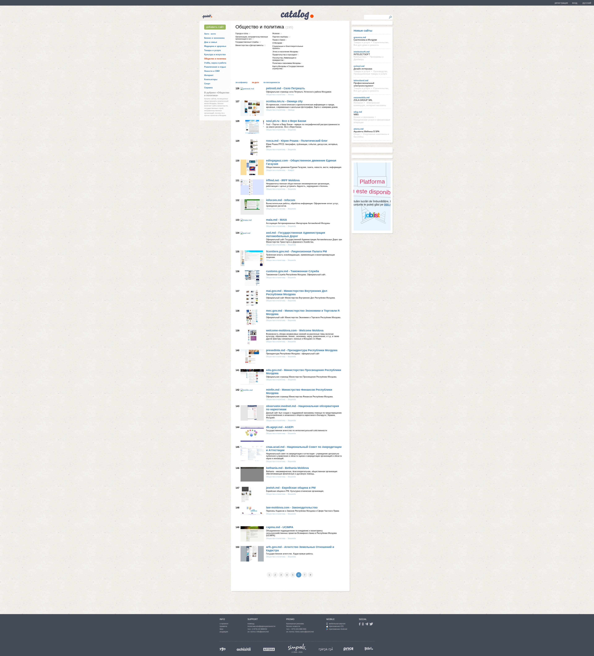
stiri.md (368, 649)
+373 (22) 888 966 (298, 629)
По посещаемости (271, 82)
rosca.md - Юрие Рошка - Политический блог (297, 140)
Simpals (297, 647)
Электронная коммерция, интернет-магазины (370, 104)
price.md (348, 649)
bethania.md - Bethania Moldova (287, 467)
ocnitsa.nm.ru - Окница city (284, 101)
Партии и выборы (280, 37)
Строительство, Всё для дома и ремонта (371, 43)
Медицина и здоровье (215, 46)
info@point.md (262, 632)
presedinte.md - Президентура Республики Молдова (301, 350)
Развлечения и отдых (215, 67)
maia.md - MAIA (276, 219)
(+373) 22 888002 (259, 629)
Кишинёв (291, 130)
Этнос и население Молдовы (285, 52)
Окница (290, 110)
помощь (251, 624)
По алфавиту (242, 82)
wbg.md (358, 112)
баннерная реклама (295, 624)
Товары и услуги (212, 50)
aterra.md (359, 129)
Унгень (290, 95)
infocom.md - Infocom (280, 200)
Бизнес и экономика (214, 38)
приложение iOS (336, 626)
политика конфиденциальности (261, 626)
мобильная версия (337, 624)
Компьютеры (210, 79)
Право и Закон (278, 40)
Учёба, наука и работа (215, 63)
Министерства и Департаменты (249, 45)
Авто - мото (210, 34)
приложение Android (338, 629)
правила (223, 626)
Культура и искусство (215, 54)
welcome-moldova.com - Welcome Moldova (294, 330)
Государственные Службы (247, 42)
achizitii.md (244, 649)
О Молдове (277, 43)
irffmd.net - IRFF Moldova (283, 180)
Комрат (290, 170)
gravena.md (360, 37)
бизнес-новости (293, 626)
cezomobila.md (362, 97)
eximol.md (359, 66)
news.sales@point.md (304, 632)
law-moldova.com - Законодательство (292, 507)
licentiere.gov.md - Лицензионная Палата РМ (296, 251)
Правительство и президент (284, 55)
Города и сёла (241, 33)
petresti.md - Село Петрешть (285, 88)
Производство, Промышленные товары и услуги (371, 72)
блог (221, 629)
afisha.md (269, 649)
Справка (208, 87)
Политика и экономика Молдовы (286, 63)
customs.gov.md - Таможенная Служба (292, 271)
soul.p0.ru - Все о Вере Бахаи (286, 120)
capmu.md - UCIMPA (279, 527)
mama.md (326, 649)
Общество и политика (215, 59)
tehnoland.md (361, 80)
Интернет (208, 75)
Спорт (207, 83)
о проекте (224, 624)
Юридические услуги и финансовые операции (372, 121)
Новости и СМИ (212, 71)
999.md (223, 649)
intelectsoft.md (362, 51)
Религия (276, 33)
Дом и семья (210, 42)
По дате (255, 82)
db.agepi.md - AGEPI (279, 427)
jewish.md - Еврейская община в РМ (291, 487)
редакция (224, 632)
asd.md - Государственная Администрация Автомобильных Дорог (295, 234)
